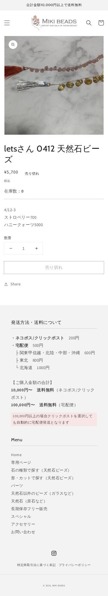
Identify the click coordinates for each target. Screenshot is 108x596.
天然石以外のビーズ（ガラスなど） (43, 493)
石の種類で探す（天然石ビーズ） (41, 470)
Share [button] (16, 283)
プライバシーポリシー (75, 565)
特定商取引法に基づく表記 (36, 565)
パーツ (17, 485)
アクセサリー (23, 524)
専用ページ (21, 462)
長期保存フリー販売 (29, 508)
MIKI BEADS (58, 585)
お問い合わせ (23, 531)
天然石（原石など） (29, 501)
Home (16, 454)
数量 (8, 237)
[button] (7, 23)
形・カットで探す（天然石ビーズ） (43, 477)
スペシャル (21, 516)
